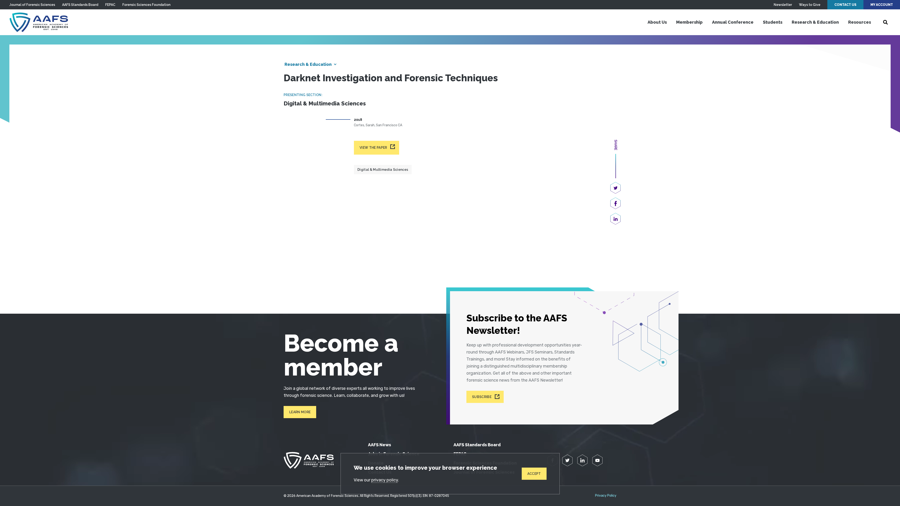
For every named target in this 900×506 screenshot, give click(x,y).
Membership (689, 22)
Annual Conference (733, 22)
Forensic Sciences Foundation (146, 5)
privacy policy (384, 480)
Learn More (300, 412)
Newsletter (783, 5)
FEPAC (110, 5)
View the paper (373, 147)
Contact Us (845, 5)
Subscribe (481, 397)
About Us (657, 22)
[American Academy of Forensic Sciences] (38, 22)
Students (772, 22)
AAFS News (379, 444)
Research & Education (815, 22)
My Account (881, 5)
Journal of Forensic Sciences (32, 5)
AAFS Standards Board (80, 5)
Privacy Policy (605, 496)
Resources (859, 22)
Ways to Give (809, 5)
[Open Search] (885, 22)
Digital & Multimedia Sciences (382, 169)
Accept (534, 474)
